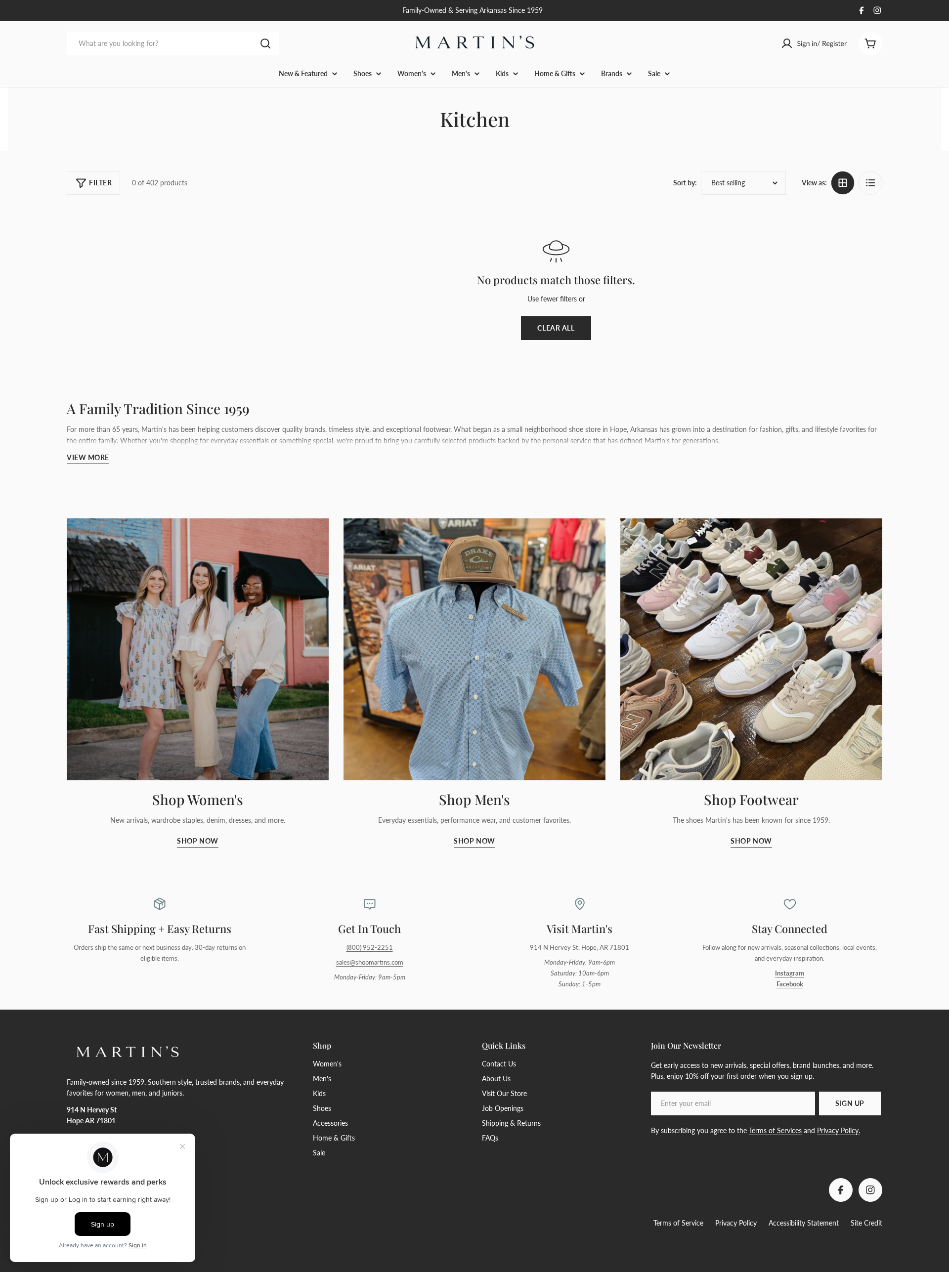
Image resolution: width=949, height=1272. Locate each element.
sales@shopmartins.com (369, 962)
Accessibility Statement (804, 1223)
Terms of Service (678, 1223)
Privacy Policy (736, 1223)
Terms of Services (775, 1130)
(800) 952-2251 (369, 947)
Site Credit (866, 1223)
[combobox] (173, 43)
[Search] (265, 43)
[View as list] (870, 183)
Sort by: (685, 182)
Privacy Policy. (838, 1130)
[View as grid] (843, 183)
